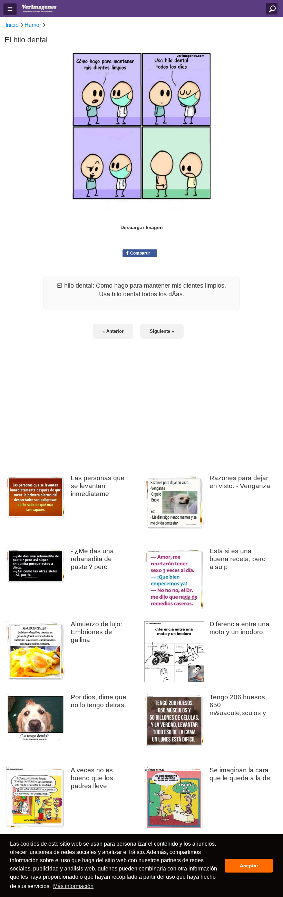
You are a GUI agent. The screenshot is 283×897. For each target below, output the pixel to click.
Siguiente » (162, 331)
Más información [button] (73, 886)
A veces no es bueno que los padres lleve (92, 778)
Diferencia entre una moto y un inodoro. (239, 628)
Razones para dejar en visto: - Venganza (239, 481)
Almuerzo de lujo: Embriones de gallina (96, 631)
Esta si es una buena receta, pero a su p (237, 558)
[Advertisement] (141, 402)
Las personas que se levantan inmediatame (98, 485)
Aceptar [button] (249, 865)
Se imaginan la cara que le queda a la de (239, 774)
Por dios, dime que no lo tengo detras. (98, 701)
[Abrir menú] (10, 9)
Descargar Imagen (141, 227)
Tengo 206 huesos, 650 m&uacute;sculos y (238, 704)
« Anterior (113, 331)
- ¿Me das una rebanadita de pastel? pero (92, 558)
